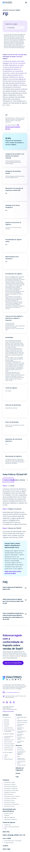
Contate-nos (7, 824)
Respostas (19, 747)
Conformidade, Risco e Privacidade (12, 840)
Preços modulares (8, 749)
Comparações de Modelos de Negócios (21, 753)
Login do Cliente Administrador (11, 826)
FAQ (5, 828)
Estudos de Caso (21, 765)
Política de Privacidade (8, 711)
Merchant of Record (22, 722)
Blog (18, 756)
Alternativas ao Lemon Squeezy (12, 796)
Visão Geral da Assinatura (10, 819)
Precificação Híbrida (9, 745)
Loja (17, 776)
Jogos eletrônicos (8, 727)
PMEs (5, 757)
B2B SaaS (6, 720)
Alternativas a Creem (9, 800)
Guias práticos (20, 749)
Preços (18, 773)
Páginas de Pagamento (9, 817)
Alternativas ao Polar (9, 806)
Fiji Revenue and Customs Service (12, 127)
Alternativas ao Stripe (9, 782)
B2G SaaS (6, 723)
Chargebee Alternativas (10, 792)
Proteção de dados (9, 842)
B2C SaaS (6, 721)
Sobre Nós (6, 832)
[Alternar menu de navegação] (26, 2)
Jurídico (5, 845)
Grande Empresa (8, 759)
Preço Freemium (8, 741)
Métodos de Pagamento (20, 769)
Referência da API (8, 813)
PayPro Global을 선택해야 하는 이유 (14, 835)
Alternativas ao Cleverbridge (11, 790)
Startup (6, 755)
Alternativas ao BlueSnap (10, 798)
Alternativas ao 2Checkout (10, 786)
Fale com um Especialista (13, 663)
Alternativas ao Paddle (9, 784)
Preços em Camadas (9, 743)
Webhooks (6, 815)
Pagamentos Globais (22, 720)
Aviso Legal (6, 849)
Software (6, 725)
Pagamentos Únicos (9, 739)
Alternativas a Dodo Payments (11, 804)
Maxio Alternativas (8, 794)
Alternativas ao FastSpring (10, 788)
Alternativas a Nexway (9, 802)
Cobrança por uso (8, 747)
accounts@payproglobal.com (12, 692)
